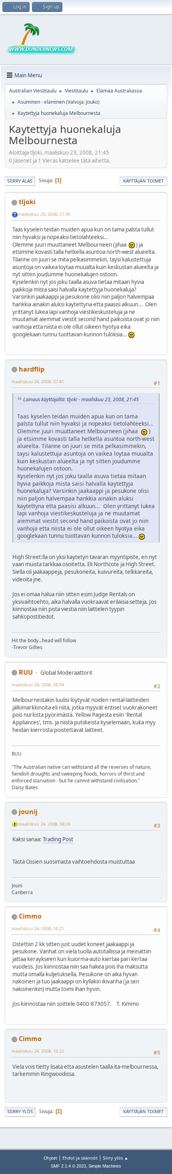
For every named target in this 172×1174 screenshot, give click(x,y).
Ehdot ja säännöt (80, 1158)
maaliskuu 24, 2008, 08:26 (44, 824)
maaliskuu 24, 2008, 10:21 (38, 928)
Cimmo (30, 916)
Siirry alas (19, 181)
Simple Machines (104, 1166)
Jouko (92, 102)
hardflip (31, 369)
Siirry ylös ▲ (115, 1158)
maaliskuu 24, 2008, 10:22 (38, 1051)
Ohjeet (50, 1158)
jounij (28, 811)
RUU (26, 672)
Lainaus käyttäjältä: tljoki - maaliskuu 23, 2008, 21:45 (81, 399)
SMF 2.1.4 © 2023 (68, 1166)
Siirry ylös (20, 1111)
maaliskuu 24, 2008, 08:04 (38, 684)
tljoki (27, 201)
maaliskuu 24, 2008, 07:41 (38, 381)
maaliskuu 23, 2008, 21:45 (44, 214)
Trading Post (58, 839)
